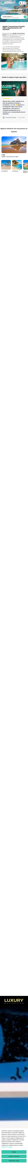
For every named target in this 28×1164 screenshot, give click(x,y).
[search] (25, 16)
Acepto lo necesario (14, 1156)
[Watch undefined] (14, 89)
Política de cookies (6, 1147)
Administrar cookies (14, 1160)
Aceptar (14, 1152)
